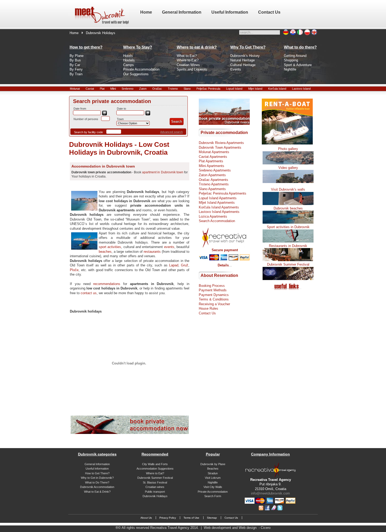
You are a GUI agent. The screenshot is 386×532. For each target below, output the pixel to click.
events (169, 247)
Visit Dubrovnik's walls (288, 189)
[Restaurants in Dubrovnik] (288, 260)
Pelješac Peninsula (208, 88)
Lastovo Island (301, 88)
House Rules (208, 308)
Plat (102, 88)
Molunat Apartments (214, 152)
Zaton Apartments (212, 175)
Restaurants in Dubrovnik (288, 246)
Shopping (291, 60)
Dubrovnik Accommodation (97, 486)
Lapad (173, 265)
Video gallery (288, 168)
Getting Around (295, 56)
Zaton (143, 88)
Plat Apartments (211, 161)
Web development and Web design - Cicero (237, 528)
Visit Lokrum (213, 477)
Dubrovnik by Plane (212, 464)
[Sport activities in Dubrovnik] (288, 241)
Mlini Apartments (211, 166)
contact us (89, 293)
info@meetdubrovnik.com (270, 493)
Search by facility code (88, 132)
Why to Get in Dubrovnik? (97, 477)
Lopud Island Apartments (218, 198)
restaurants (152, 252)
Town (120, 119)
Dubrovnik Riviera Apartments (221, 143)
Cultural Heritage (242, 65)
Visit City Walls (213, 486)
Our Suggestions (136, 74)
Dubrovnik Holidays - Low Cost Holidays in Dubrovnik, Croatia (119, 148)
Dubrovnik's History (245, 56)
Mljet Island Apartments (217, 203)
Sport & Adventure (298, 65)
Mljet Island (255, 88)
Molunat (75, 88)
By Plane (77, 56)
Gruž (184, 265)
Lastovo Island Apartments (219, 212)
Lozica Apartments (213, 216)
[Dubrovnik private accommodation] (130, 433)
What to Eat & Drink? (97, 491)
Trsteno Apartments (214, 184)
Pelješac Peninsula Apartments (222, 193)
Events (235, 69)
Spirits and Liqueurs (192, 69)
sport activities (110, 247)
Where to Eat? (188, 60)
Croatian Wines (188, 65)
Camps (128, 65)
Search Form (212, 496)
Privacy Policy (167, 517)
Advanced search (171, 131)
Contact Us (207, 313)
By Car (75, 65)
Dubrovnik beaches (288, 208)
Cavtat (90, 88)
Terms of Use (191, 517)
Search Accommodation (217, 221)
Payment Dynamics (214, 295)
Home (74, 33)
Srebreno (127, 88)
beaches (105, 252)
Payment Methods (213, 290)
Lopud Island (234, 88)
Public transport (155, 491)
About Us (146, 517)
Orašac (157, 88)
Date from (80, 108)
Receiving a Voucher (214, 304)
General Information (97, 464)
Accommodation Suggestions (155, 468)
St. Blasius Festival (155, 482)
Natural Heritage (242, 60)
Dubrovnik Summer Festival (288, 264)
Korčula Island (277, 88)
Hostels (129, 60)
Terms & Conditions (214, 299)
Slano (187, 88)
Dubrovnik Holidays (155, 496)
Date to (121, 108)
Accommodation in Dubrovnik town (103, 166)
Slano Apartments (212, 189)
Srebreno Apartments (215, 170)
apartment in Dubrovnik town (162, 172)
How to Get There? (97, 473)
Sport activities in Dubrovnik (288, 227)
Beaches (212, 468)
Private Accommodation (141, 69)
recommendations (106, 284)
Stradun (213, 473)
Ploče (74, 270)
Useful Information (97, 468)
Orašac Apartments (213, 180)
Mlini (113, 88)
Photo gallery (288, 149)
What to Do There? (97, 482)
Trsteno (173, 88)
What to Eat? (187, 56)
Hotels (128, 56)
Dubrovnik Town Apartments (220, 147)
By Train (76, 74)
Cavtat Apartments (213, 157)
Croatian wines (154, 486)
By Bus (75, 60)
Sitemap (212, 517)
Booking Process (212, 286)
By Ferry (76, 69)
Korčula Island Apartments (219, 207)
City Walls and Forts (155, 464)
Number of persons (86, 119)
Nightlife (290, 69)
